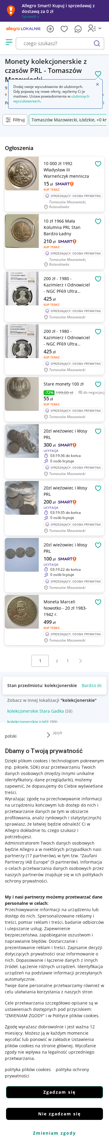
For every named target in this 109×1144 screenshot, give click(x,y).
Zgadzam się (59, 1092)
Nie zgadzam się (59, 1114)
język (57, 732)
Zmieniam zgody (54, 1133)
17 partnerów (40, 855)
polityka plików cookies (28, 1069)
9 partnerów (64, 862)
